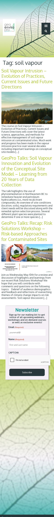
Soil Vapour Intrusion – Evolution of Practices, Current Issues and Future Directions (26, 79)
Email (16, 327)
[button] (45, 25)
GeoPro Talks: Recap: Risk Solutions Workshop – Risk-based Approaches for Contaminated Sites (26, 231)
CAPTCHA (13, 352)
